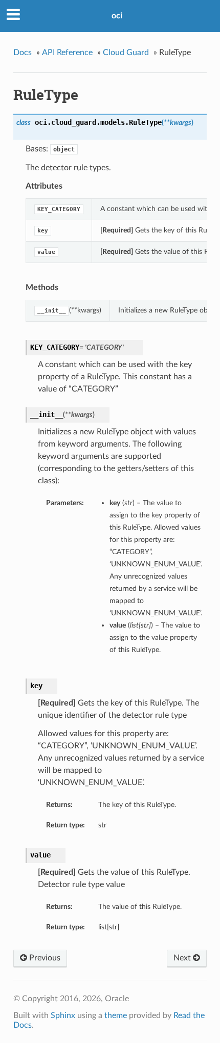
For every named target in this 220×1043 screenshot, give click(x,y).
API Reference (67, 52)
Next (183, 958)
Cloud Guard (126, 52)
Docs (22, 52)
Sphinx (63, 1015)
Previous (43, 958)
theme (115, 1015)
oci (117, 16)
